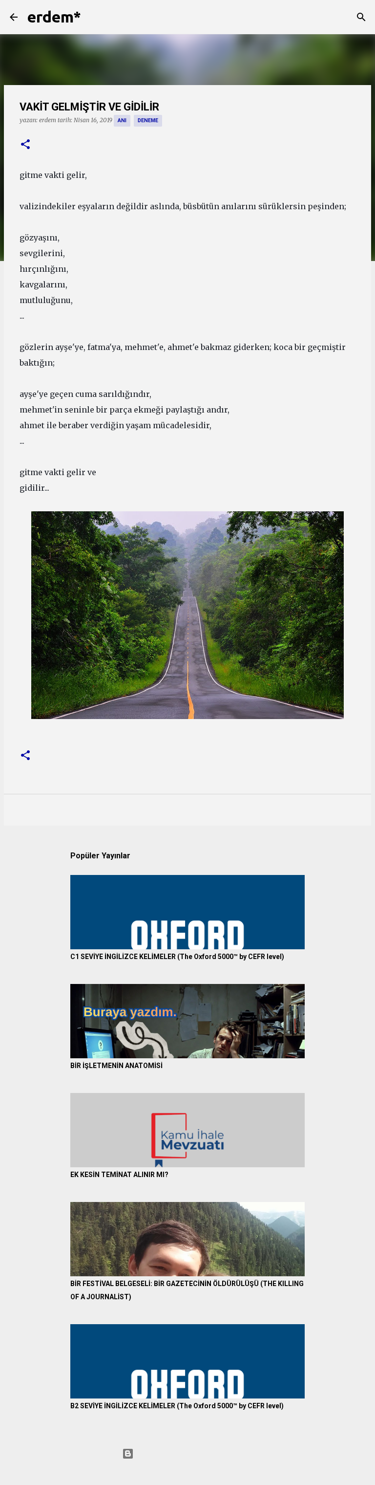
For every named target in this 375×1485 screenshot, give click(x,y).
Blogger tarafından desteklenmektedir (193, 1454)
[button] (25, 145)
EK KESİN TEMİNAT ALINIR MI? (119, 1175)
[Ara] (95, 17)
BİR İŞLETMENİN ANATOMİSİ (116, 1066)
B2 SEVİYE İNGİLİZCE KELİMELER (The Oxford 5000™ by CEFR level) (177, 1406)
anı (122, 120)
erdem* (54, 16)
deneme (148, 120)
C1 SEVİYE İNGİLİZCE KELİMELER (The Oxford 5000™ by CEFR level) (177, 957)
